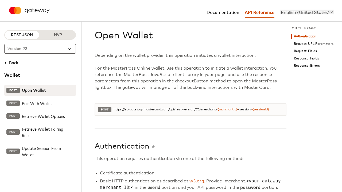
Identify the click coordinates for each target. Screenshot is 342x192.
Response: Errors (307, 65)
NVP (58, 35)
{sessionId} (260, 109)
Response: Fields (306, 58)
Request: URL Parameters (313, 44)
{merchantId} (227, 109)
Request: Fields (305, 51)
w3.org (196, 181)
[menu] (307, 12)
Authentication (305, 36)
